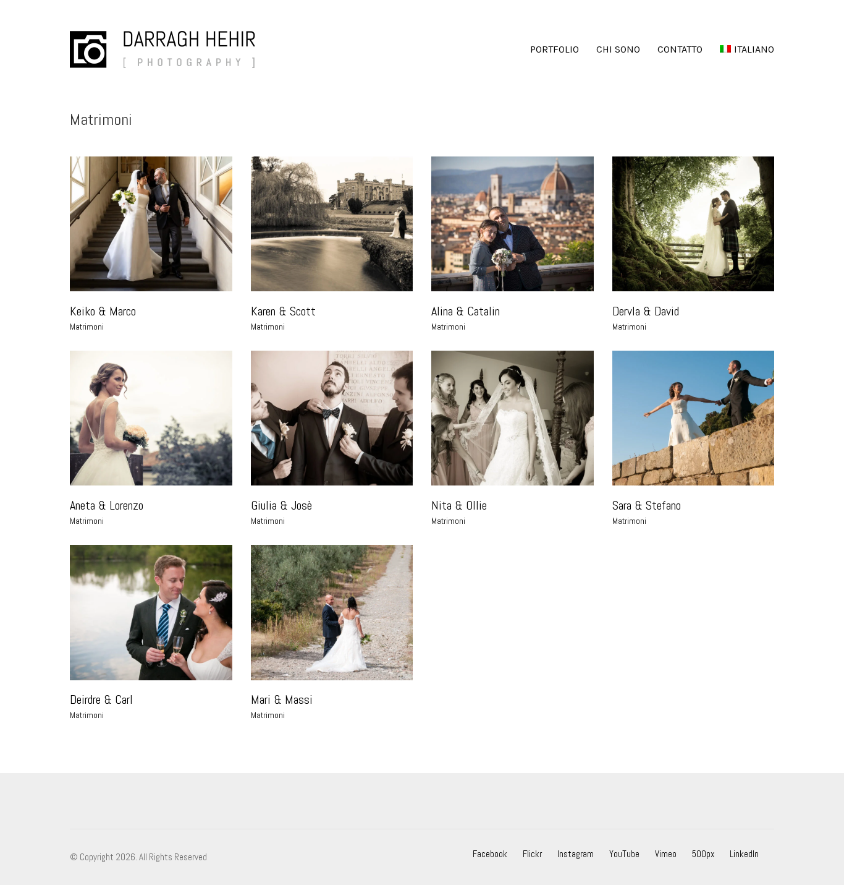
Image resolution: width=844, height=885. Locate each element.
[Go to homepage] (162, 49)
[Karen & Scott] (332, 223)
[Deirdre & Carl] (151, 612)
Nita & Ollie (459, 505)
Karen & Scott (283, 311)
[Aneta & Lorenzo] (151, 418)
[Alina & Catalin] (512, 223)
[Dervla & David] (693, 223)
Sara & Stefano (646, 505)
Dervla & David (645, 311)
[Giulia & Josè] (332, 418)
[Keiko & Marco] (151, 223)
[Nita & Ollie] (512, 418)
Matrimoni (87, 326)
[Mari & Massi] (332, 612)
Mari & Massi (282, 699)
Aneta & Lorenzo (106, 505)
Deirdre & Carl (101, 699)
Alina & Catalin (465, 311)
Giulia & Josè (281, 505)
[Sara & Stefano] (693, 418)
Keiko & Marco (103, 311)
